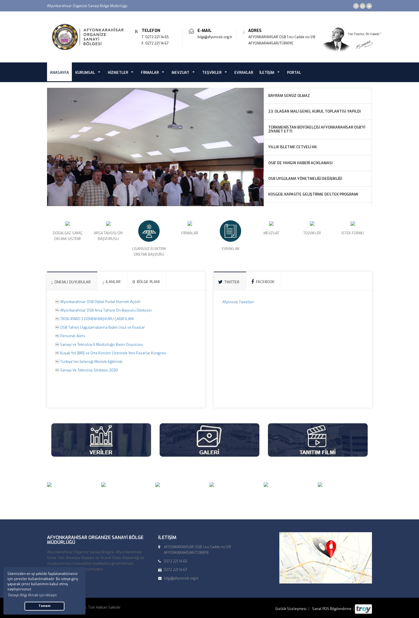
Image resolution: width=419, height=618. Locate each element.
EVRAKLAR (243, 72)
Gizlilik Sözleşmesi (290, 609)
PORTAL (294, 72)
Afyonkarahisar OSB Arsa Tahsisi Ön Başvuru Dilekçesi (106, 310)
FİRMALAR (150, 72)
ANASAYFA (59, 72)
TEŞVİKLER (211, 72)
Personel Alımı (72, 336)
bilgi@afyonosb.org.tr (215, 37)
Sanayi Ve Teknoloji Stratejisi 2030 (89, 370)
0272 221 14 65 (157, 37)
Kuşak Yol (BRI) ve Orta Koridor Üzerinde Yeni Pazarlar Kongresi (113, 353)
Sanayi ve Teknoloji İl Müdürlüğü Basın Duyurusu (101, 344)
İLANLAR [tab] (113, 281)
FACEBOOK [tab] (265, 281)
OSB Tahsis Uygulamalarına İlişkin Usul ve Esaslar (102, 327)
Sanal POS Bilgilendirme (331, 609)
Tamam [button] (44, 606)
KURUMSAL (85, 72)
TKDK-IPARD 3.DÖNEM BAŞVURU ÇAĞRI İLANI (97, 318)
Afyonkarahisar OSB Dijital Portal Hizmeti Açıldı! (100, 301)
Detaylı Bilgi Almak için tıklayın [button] (32, 595)
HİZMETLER (118, 72)
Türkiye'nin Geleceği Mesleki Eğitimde (91, 361)
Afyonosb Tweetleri (238, 302)
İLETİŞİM (266, 72)
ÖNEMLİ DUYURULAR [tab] (72, 282)
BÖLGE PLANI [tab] (148, 281)
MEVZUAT (180, 72)
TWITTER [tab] (231, 282)
